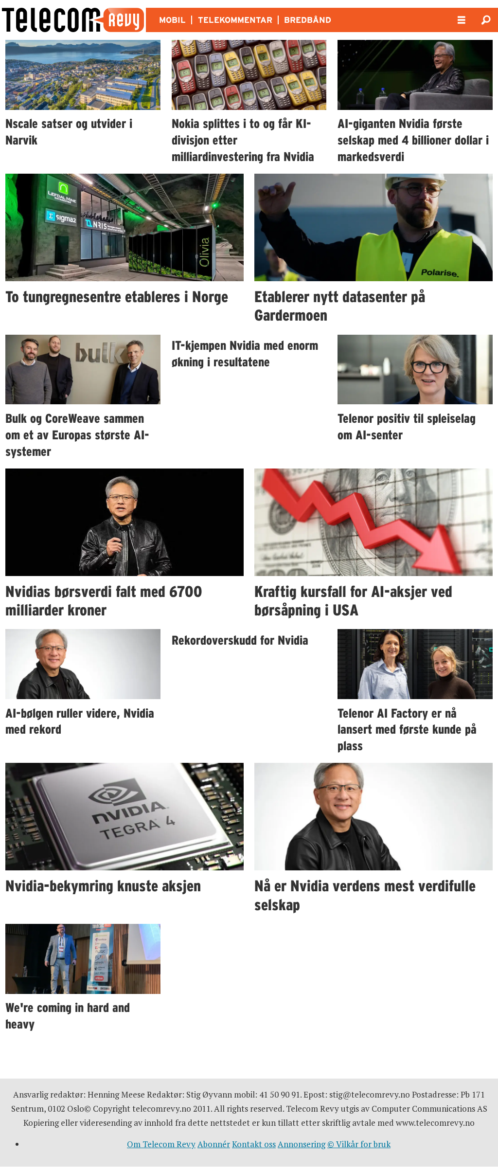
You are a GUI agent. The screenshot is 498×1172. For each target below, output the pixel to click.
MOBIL (172, 20)
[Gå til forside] (73, 20)
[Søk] (486, 20)
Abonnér (213, 1144)
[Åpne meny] (461, 20)
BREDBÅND (307, 20)
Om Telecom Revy (161, 1144)
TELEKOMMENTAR (235, 20)
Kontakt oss (254, 1144)
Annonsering (301, 1144)
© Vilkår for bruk (359, 1144)
